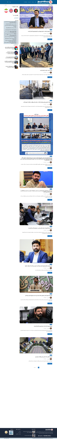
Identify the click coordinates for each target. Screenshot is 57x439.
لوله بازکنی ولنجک (16, 18)
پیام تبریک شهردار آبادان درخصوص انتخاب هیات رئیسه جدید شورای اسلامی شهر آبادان (38, 295)
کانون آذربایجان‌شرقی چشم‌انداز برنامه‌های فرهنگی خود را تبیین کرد (10, 39)
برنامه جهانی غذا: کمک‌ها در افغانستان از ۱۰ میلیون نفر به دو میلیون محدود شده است (10, 52)
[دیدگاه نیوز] (45, 2)
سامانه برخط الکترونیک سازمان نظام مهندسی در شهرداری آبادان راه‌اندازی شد (40, 228)
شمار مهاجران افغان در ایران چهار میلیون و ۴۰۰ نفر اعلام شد (10, 67)
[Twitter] (41, 435)
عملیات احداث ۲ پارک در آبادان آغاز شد (46, 70)
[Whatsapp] (50, 435)
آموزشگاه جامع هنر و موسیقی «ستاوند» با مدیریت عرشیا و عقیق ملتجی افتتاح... (10, 31)
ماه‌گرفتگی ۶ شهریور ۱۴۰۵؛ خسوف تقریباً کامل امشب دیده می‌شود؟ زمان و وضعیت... (10, 22)
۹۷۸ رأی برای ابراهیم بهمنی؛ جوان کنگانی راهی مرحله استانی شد (10, 33)
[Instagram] (47, 435)
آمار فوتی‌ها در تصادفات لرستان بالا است (28, 435)
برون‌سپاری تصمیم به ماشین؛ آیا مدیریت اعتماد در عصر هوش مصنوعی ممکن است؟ (10, 41)
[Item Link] (16, 48)
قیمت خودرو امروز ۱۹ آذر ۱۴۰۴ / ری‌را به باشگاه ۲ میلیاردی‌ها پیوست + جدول (27, 432)
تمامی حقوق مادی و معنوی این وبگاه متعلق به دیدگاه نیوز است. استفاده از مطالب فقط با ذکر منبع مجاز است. (42, 438)
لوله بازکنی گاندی (16, 17)
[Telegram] (49, 435)
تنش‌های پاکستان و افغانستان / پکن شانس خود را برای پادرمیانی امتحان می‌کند (9, 48)
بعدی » (35, 367)
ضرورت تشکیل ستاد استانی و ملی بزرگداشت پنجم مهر (43, 356)
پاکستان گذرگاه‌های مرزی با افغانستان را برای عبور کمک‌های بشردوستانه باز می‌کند (9, 62)
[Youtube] (46, 435)
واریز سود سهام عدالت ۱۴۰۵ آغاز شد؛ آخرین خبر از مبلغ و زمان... (10, 26)
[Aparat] (38, 435)
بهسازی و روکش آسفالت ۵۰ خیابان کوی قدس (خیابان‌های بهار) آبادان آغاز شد (40, 31)
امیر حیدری (48, 33)
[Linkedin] (40, 435)
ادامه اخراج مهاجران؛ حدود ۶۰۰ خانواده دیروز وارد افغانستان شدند (9, 57)
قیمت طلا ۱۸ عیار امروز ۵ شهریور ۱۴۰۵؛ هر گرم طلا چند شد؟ (10, 37)
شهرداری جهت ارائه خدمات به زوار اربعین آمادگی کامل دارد (43, 326)
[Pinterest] (44, 435)
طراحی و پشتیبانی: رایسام (6, 438)
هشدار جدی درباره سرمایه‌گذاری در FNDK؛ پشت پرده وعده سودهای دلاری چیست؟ (10, 35)
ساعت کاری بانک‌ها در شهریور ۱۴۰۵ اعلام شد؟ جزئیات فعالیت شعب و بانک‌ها (10, 43)
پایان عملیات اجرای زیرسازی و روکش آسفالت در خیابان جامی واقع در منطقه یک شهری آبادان (37, 102)
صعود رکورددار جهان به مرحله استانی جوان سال (10, 29)
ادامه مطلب (49, 39)
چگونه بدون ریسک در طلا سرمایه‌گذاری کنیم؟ (11, 27)
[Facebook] (43, 435)
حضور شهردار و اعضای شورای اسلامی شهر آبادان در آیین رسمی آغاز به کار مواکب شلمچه (38, 266)
